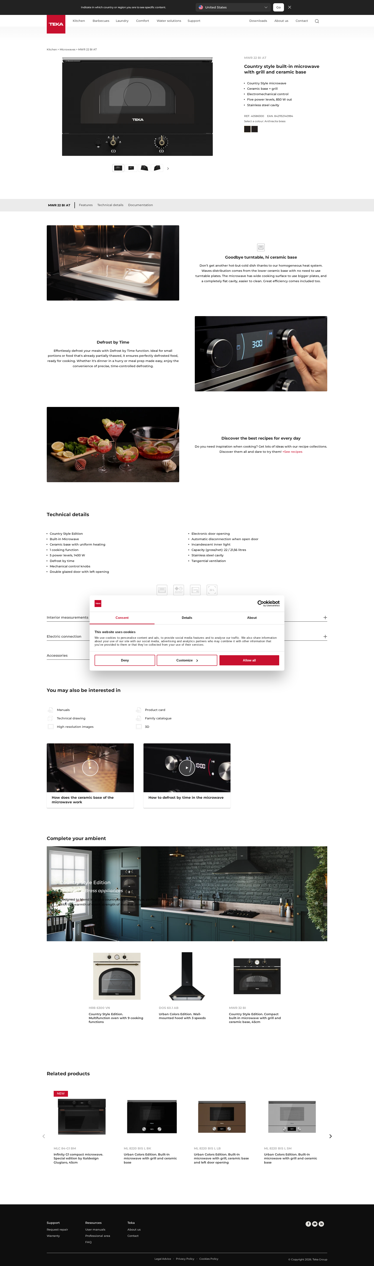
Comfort (142, 21)
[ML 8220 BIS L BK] (152, 1117)
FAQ (88, 1242)
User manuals (95, 1229)
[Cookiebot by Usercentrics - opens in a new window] (261, 603)
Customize (184, 660)
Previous (43, 1136)
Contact (302, 21)
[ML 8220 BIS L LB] (222, 1117)
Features (86, 205)
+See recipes (292, 452)
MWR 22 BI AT (59, 205)
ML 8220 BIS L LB (207, 1148)
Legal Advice (163, 1258)
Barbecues (101, 21)
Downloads (258, 21)
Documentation (140, 205)
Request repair (57, 1229)
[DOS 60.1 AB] (187, 976)
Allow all (249, 660)
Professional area (97, 1235)
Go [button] (278, 7)
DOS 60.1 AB (169, 1008)
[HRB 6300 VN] (117, 976)
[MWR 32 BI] (257, 976)
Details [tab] (187, 618)
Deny (125, 660)
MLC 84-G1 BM (65, 1148)
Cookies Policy (208, 1258)
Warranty (53, 1235)
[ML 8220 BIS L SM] (292, 1117)
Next (168, 168)
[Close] (289, 7)
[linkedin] (321, 1224)
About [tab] (252, 618)
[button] (233, 7)
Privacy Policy (185, 1258)
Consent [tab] (122, 618)
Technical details (110, 205)
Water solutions (169, 21)
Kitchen (79, 21)
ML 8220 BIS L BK (137, 1148)
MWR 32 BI (237, 1008)
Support (194, 21)
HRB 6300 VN (99, 1008)
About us (281, 21)
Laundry (122, 21)
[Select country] (325, 21)
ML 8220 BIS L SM (278, 1148)
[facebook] (308, 1224)
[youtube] (315, 1224)
